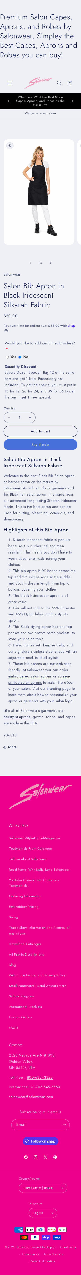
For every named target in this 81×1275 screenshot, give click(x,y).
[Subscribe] (64, 1124)
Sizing (13, 917)
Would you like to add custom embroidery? (40, 343)
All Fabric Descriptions (26, 954)
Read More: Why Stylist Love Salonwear (39, 869)
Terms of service (54, 1254)
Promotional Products (25, 1006)
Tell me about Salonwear (28, 859)
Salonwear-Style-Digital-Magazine (34, 838)
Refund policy (67, 1247)
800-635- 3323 (40, 1077)
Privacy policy (30, 1254)
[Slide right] (51, 263)
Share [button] (12, 746)
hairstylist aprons (17, 716)
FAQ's (13, 1027)
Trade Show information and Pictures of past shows (39, 930)
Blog (12, 965)
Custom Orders (20, 1017)
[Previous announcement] (9, 101)
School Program (21, 996)
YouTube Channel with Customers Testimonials (34, 883)
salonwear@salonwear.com (31, 1096)
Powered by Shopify (43, 1247)
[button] (9, 83)
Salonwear (12, 488)
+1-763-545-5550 (45, 1087)
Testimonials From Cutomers (30, 848)
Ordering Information (25, 896)
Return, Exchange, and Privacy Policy (37, 975)
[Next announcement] (72, 101)
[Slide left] (30, 263)
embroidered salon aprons (30, 676)
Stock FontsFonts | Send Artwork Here (38, 985)
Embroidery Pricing (23, 906)
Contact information (43, 1261)
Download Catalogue (25, 944)
